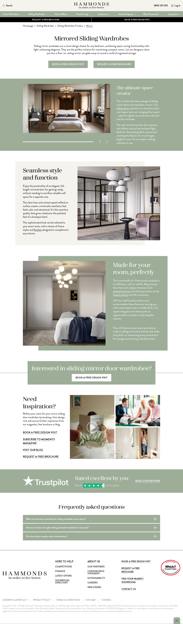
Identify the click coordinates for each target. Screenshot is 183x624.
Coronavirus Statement (95, 572)
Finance (60, 571)
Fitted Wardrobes (10, 14)
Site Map (91, 600)
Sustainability (96, 578)
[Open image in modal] (138, 410)
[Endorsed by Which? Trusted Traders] (170, 568)
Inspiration (173, 14)
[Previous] (100, 141)
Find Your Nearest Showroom (133, 580)
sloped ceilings (120, 295)
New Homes (94, 587)
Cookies (106, 600)
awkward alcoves (121, 291)
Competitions (63, 566)
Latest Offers (63, 575)
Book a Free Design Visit (40, 432)
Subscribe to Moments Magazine (39, 441)
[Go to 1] (58, 141)
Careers (92, 582)
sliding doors (123, 108)
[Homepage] (91, 5)
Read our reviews (147, 481)
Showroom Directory (62, 581)
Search (9, 5)
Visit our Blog (33, 450)
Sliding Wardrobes (36, 14)
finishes (38, 230)
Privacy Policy (41, 600)
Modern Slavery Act (15, 600)
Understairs (103, 14)
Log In (177, 5)
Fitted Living (82, 14)
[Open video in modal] (92, 427)
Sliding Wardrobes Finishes (70, 26)
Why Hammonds (150, 14)
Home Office (60, 14)
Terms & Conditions (68, 600)
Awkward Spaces (125, 14)
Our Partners (96, 566)
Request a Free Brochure (45, 19)
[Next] (106, 141)
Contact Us (129, 589)
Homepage (28, 26)
